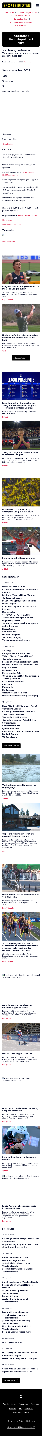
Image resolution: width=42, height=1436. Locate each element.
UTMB (27, 16)
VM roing (6, 651)
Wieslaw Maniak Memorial (14, 693)
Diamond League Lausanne (15, 1312)
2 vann (27, 215)
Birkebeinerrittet (21, 19)
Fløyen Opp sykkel (11, 620)
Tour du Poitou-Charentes (14, 717)
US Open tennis (9, 737)
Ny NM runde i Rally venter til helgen (19, 1358)
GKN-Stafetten (9, 632)
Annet (4, 851)
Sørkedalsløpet (9, 723)
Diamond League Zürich (27, 12)
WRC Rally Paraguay (11, 637)
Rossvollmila (8, 629)
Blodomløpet (8, 690)
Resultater (28, 62)
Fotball (5, 417)
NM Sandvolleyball (11, 634)
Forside (6, 1404)
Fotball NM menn (10, 1296)
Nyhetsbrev (29, 1408)
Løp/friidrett (8, 300)
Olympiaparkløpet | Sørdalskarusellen (20, 676)
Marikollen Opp (9, 670)
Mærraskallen (8, 612)
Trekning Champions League (16, 640)
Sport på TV (9, 12)
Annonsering (23, 1404)
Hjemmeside (7, 220)
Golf (4, 351)
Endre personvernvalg (21, 1413)
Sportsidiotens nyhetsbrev (21, 22)
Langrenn (6, 1018)
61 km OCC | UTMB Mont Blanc (16, 615)
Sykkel (5, 569)
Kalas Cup (7, 684)
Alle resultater (21, 26)
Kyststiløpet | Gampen (13, 681)
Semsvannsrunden (11, 726)
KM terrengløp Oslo (11, 673)
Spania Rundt (17, 16)
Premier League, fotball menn (16, 1332)
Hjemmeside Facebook (11, 225)
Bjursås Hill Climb (10, 728)
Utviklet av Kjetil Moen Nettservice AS (21, 1427)
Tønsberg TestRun (11, 679)
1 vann (20, 215)
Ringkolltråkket (9, 667)
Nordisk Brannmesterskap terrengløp (20, 696)
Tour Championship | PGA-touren (17, 618)
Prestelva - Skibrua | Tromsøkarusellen (20, 731)
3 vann (34, 215)
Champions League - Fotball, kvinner (19, 720)
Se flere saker (9, 1380)
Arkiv (20, 1408)
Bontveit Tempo (10, 734)
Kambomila (7, 687)
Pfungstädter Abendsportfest (16, 653)
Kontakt (13, 1404)
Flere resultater (8, 242)
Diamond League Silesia (13, 1260)
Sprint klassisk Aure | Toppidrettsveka (20, 1282)
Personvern (35, 1404)
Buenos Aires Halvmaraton (15, 1258)
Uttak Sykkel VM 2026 (12, 1342)
